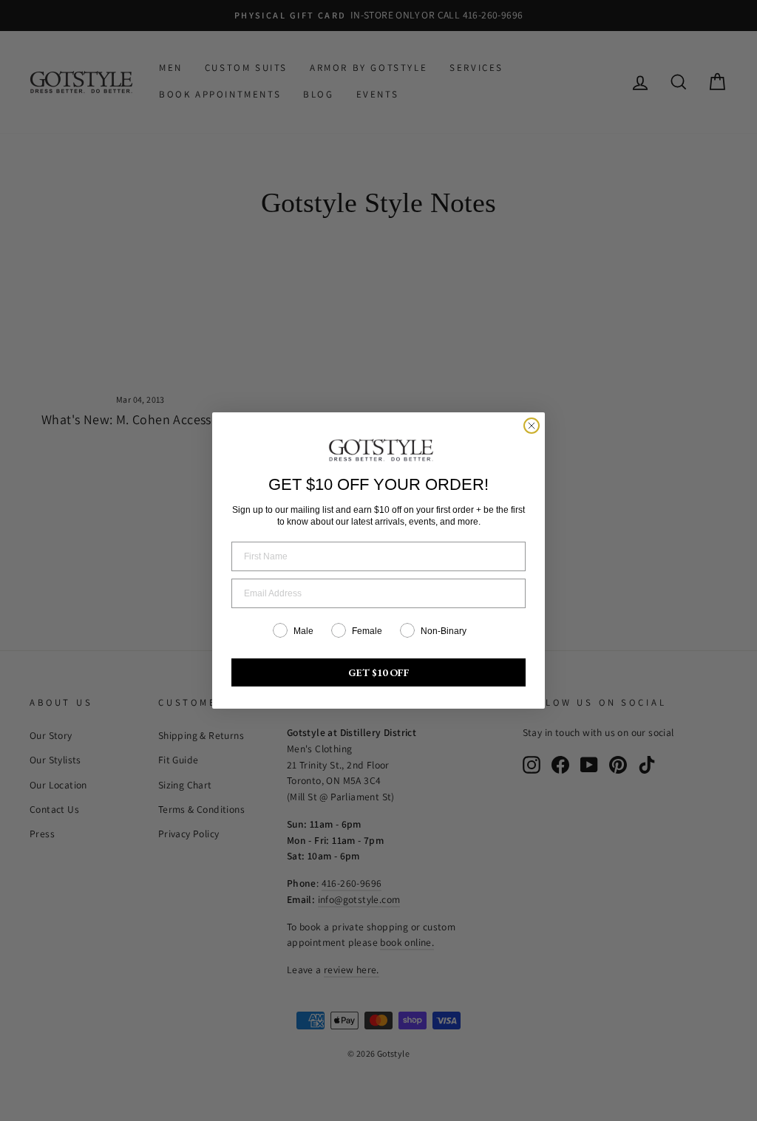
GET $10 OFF (379, 672)
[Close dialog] (531, 425)
